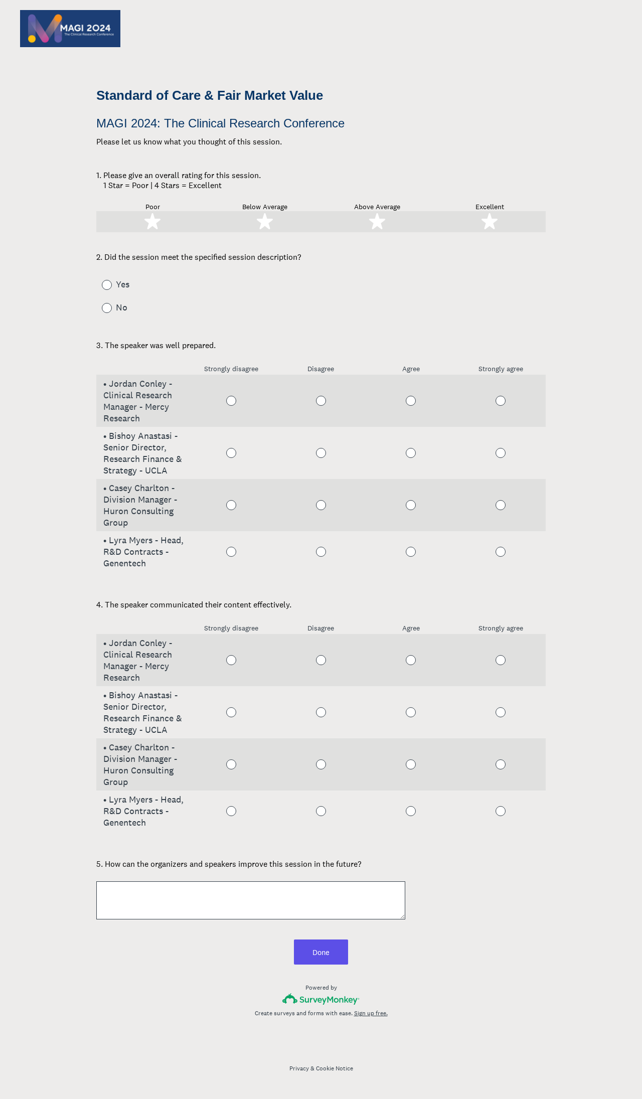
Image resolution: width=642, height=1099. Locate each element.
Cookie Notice (334, 1068)
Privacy (299, 1068)
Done (321, 952)
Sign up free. (371, 1013)
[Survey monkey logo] (321, 999)
